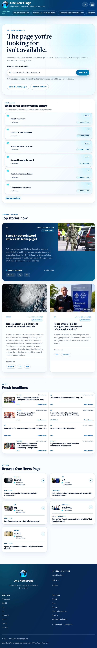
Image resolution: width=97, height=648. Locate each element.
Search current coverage (18, 66)
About (54, 599)
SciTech (5, 627)
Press (54, 603)
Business (67, 508)
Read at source (42, 405)
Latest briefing (57, 575)
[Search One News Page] (85, 4)
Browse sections (39, 86)
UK (63, 480)
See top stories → (13, 198)
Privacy (55, 615)
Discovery (6, 599)
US (15, 508)
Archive (55, 585)
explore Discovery (71, 57)
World (17, 480)
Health (4, 623)
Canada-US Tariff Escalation (44, 12)
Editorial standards (59, 611)
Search (83, 72)
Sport (17, 533)
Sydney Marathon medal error (72, 12)
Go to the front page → (18, 87)
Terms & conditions (59, 619)
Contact (55, 607)
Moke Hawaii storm (21, 12)
